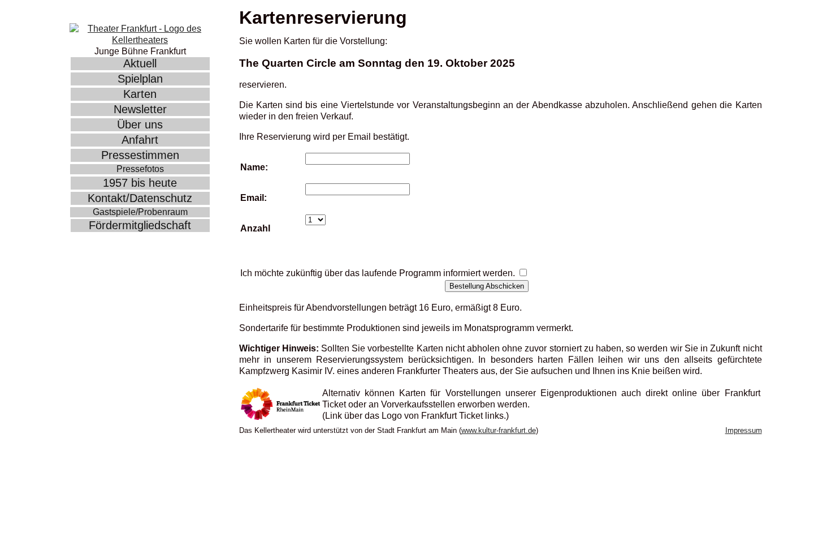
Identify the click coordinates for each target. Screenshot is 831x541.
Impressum (743, 430)
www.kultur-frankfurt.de (498, 430)
